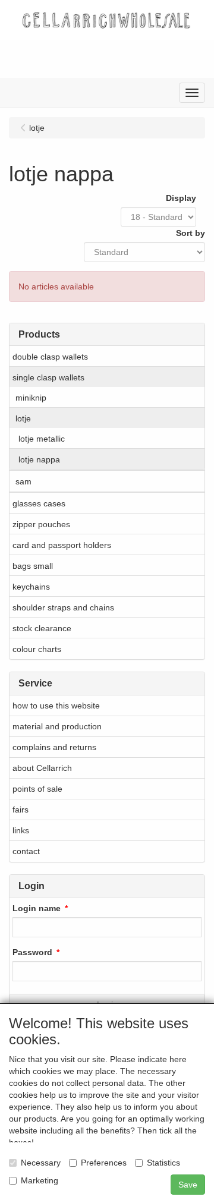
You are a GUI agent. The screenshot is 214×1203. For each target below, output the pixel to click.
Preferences (104, 1162)
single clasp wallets (48, 377)
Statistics (163, 1162)
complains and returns (54, 747)
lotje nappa (39, 459)
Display (181, 198)
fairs (20, 809)
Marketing (39, 1180)
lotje (23, 418)
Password (32, 952)
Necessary (41, 1162)
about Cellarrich (42, 768)
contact (26, 851)
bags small (32, 566)
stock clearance (41, 628)
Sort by (190, 233)
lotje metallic (41, 438)
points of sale (37, 788)
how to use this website (56, 705)
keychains (31, 586)
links (20, 830)
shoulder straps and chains (63, 607)
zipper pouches (41, 524)
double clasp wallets (50, 356)
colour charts (36, 649)
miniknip (30, 397)
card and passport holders (61, 545)
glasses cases (38, 503)
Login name (36, 908)
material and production (57, 726)
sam (23, 481)
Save (187, 1184)
